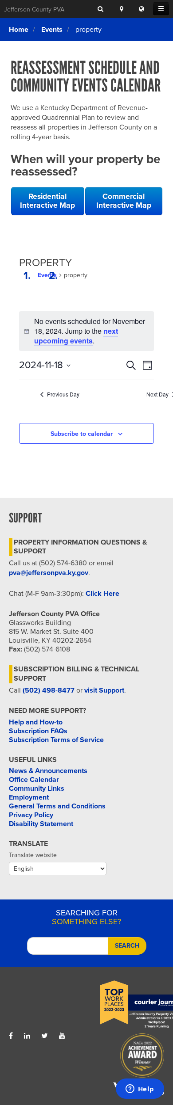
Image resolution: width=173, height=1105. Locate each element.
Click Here (102, 593)
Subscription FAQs (38, 731)
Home (18, 29)
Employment (29, 797)
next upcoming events (76, 336)
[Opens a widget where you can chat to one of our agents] (139, 1089)
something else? (86, 917)
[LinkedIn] (27, 1036)
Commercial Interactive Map (123, 201)
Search (127, 945)
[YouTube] (62, 1036)
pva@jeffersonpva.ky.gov (48, 572)
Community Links (36, 788)
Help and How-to (36, 722)
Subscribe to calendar (82, 434)
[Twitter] (44, 1036)
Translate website (33, 855)
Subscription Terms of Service (56, 739)
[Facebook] (11, 1036)
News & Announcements (48, 770)
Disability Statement (41, 823)
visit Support (104, 690)
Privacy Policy (31, 815)
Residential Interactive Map (47, 201)
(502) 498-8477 (49, 690)
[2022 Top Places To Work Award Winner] (125, 1004)
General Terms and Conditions (57, 806)
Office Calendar (34, 779)
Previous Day (63, 394)
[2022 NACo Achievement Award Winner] (125, 1057)
